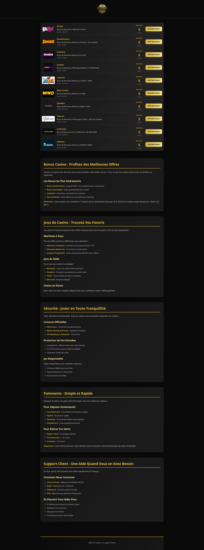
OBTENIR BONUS (154, 29)
